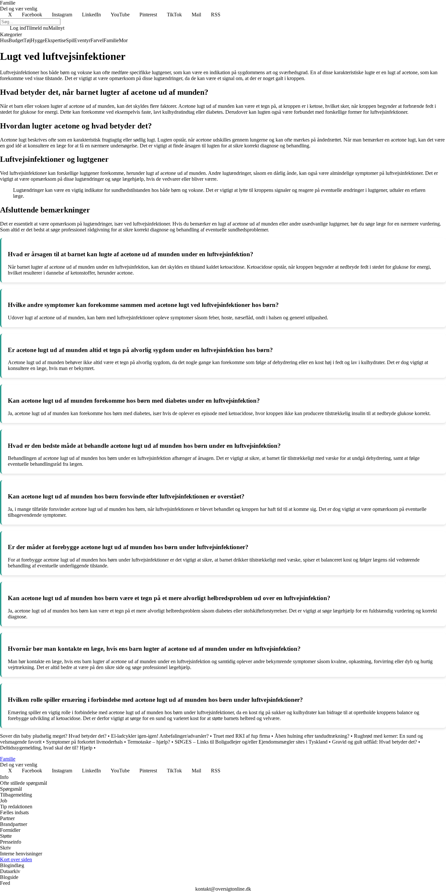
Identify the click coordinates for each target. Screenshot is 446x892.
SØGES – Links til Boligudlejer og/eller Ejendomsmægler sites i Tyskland (251, 742)
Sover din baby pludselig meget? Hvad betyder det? (53, 736)
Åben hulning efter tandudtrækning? (312, 736)
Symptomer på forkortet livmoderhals (84, 742)
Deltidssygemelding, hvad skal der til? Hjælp (46, 747)
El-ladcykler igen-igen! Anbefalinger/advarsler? (160, 736)
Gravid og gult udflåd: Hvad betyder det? (374, 742)
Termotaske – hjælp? (148, 742)
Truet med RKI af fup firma (241, 736)
